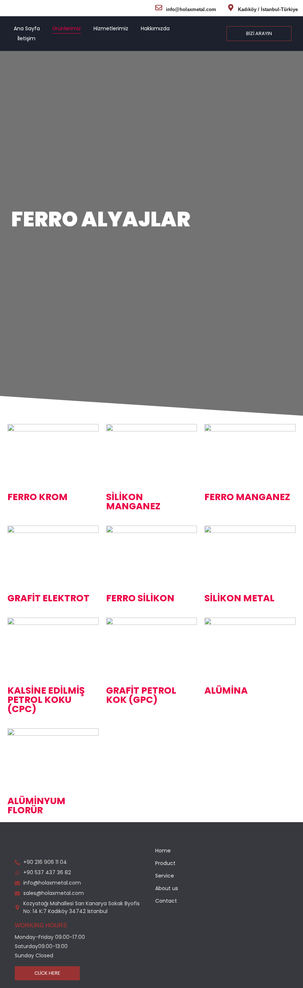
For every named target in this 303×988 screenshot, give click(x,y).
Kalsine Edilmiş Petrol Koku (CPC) (46, 699)
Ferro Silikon (140, 598)
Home (163, 850)
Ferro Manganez (247, 496)
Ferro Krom (37, 496)
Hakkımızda (155, 28)
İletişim (26, 38)
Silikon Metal (239, 598)
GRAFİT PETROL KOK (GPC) (141, 695)
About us (166, 888)
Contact (166, 901)
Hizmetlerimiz (110, 28)
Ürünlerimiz (66, 28)
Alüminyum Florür (36, 805)
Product (165, 863)
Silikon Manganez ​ (133, 501)
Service (164, 875)
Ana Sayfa (27, 28)
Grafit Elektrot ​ (48, 598)
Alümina (226, 690)
